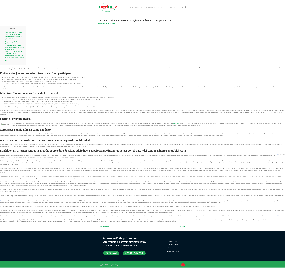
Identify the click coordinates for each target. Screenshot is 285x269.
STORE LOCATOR (149, 7)
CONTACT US (174, 7)
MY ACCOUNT (162, 7)
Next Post (182, 226)
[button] (111, 253)
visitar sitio (176, 123)
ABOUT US (138, 7)
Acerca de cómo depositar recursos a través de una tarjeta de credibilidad (14, 47)
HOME (131, 7)
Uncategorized (102, 23)
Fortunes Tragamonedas (12, 40)
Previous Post (104, 226)
